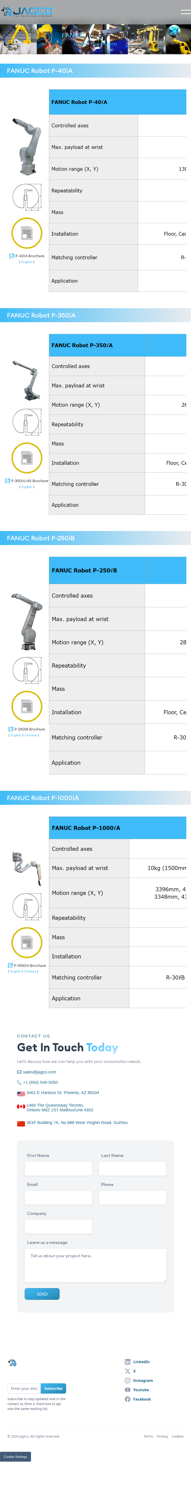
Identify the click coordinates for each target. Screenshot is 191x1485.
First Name (38, 1155)
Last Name (112, 1155)
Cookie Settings (15, 1457)
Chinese (30, 735)
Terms (148, 1436)
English (26, 262)
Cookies (178, 1436)
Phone (107, 1184)
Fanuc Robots (103, 44)
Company (36, 1213)
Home (80, 44)
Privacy (162, 1436)
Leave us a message (47, 1242)
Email (32, 1184)
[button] (186, 12)
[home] (27, 12)
